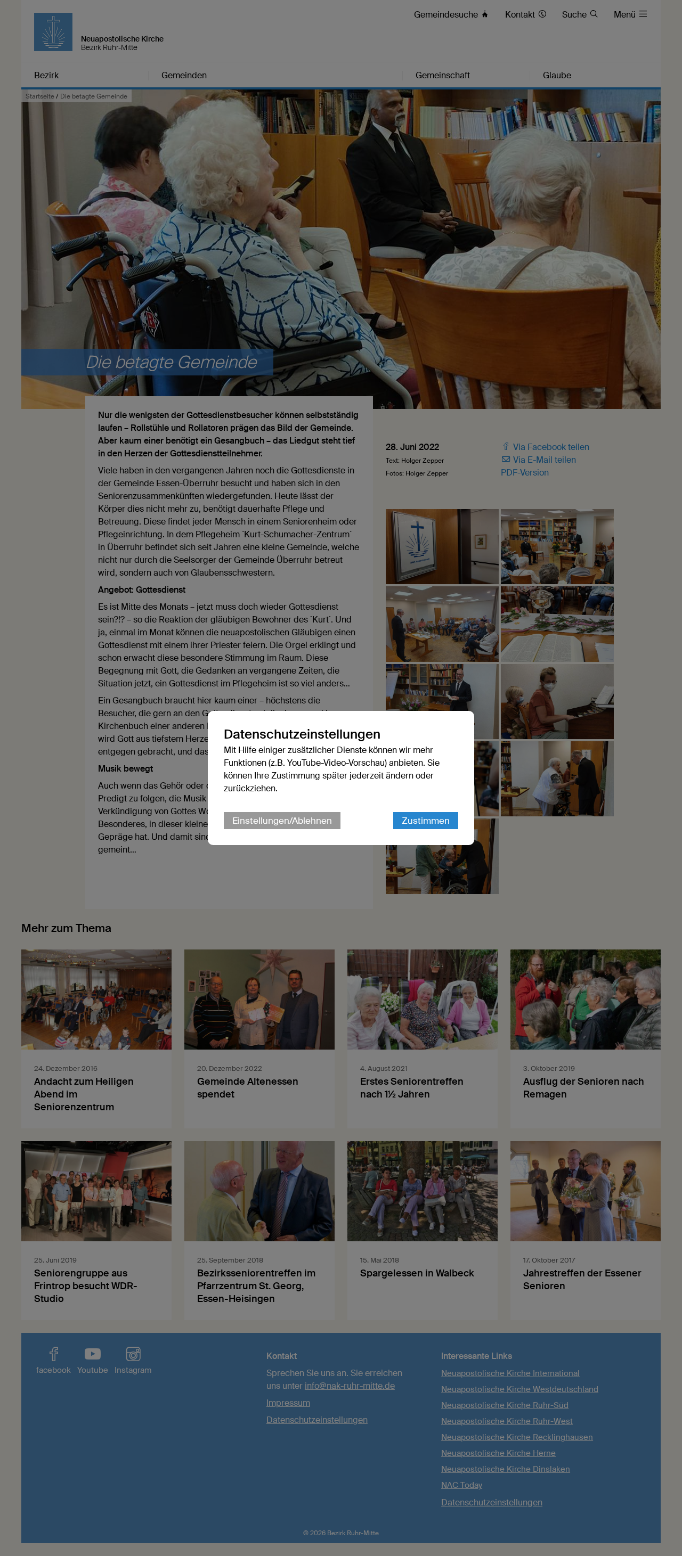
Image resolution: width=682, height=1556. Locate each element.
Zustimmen (426, 820)
